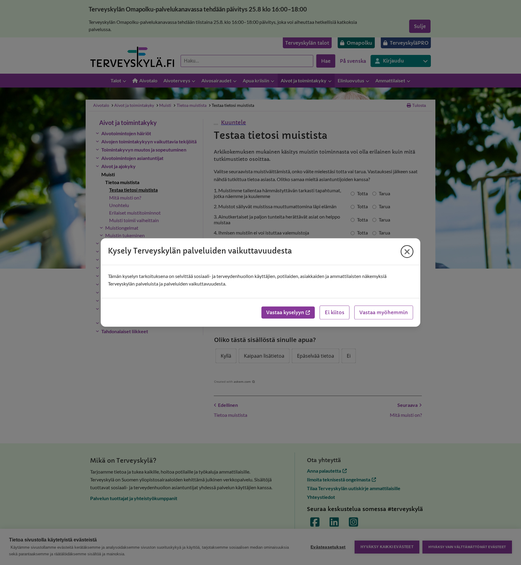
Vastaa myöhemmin (383, 313)
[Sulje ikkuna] (407, 251)
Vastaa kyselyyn (285, 313)
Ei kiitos (334, 313)
